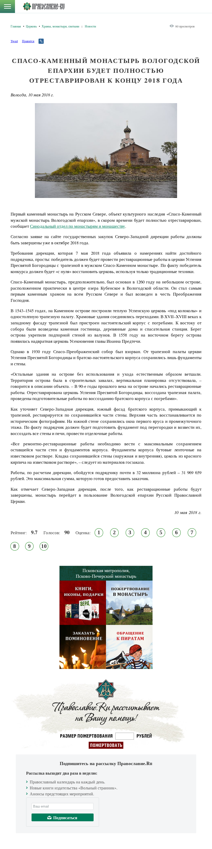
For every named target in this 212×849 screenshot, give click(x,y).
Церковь (31, 26)
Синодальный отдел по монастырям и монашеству (77, 226)
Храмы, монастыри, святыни (60, 26)
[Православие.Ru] (43, 6)
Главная (16, 26)
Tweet (14, 41)
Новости (90, 26)
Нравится (28, 41)
